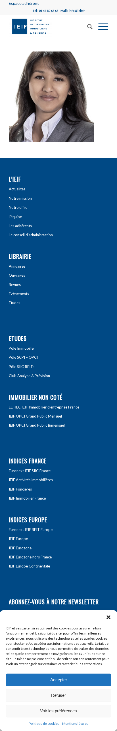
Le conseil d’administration (31, 235)
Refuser (58, 695)
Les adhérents (20, 225)
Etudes (14, 302)
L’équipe (15, 216)
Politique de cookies (44, 723)
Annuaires (17, 266)
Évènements (19, 293)
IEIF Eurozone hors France (30, 557)
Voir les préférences (58, 710)
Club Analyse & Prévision (29, 375)
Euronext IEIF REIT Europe (31, 529)
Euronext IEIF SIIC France (30, 470)
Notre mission (20, 198)
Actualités (17, 189)
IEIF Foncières (20, 489)
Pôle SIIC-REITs (21, 366)
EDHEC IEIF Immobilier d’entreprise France (44, 407)
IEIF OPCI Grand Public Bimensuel (37, 425)
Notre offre (18, 207)
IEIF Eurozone (20, 548)
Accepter (58, 679)
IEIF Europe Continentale (29, 566)
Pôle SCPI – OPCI (23, 357)
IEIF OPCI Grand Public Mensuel (35, 416)
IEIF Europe (18, 538)
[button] (108, 617)
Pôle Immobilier (22, 348)
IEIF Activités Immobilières (31, 480)
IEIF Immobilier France (27, 498)
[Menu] (100, 26)
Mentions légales (75, 723)
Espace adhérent (24, 3)
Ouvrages (17, 275)
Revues (15, 284)
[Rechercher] (87, 26)
